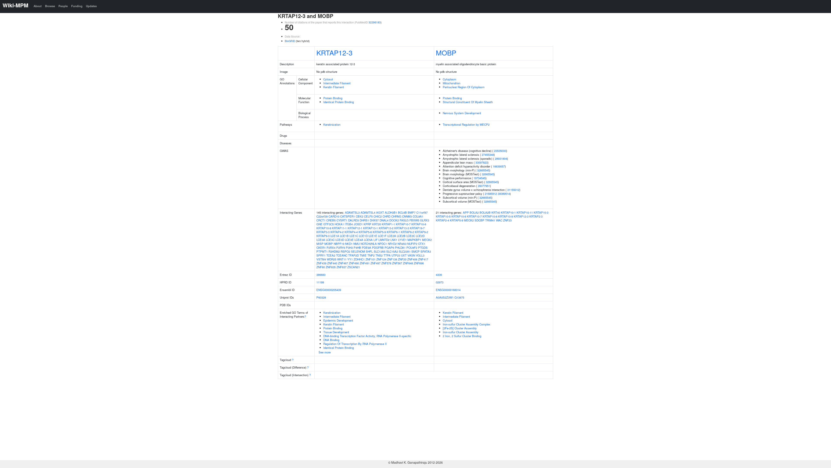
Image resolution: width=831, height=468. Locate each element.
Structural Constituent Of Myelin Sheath (468, 102)
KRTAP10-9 (323, 228)
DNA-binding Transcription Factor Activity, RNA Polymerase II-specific (367, 336)
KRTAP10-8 (418, 224)
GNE (319, 224)
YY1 (350, 259)
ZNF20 (402, 259)
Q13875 (459, 297)
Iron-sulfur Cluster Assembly (460, 332)
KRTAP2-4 (442, 220)
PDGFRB (378, 247)
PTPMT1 (322, 251)
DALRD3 (353, 220)
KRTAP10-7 (403, 224)
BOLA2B (485, 212)
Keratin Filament (333, 87)
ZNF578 (386, 263)
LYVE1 (402, 240)
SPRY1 (320, 255)
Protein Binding (332, 98)
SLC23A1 (405, 251)
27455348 (488, 155)
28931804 (501, 158)
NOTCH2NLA (369, 244)
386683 (320, 275)
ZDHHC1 (359, 259)
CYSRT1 (342, 220)
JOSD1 (358, 224)
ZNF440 (332, 263)
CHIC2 (378, 216)
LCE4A (358, 240)
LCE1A (334, 236)
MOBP (446, 52)
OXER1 (321, 247)
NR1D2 (392, 244)
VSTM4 (321, 259)
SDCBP (479, 220)
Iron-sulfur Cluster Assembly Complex (466, 324)
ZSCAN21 (353, 267)
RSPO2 (345, 251)
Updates (91, 6)
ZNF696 (419, 263)
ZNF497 (375, 263)
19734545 (479, 178)
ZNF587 (397, 263)
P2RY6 (340, 247)
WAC (499, 220)
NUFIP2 (412, 244)
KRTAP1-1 (388, 224)
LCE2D (420, 236)
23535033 (500, 151)
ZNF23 (507, 220)
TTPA (387, 255)
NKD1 (349, 244)
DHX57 (374, 220)
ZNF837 (341, 267)
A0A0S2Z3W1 (445, 297)
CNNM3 (407, 216)
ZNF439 (321, 263)
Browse (50, 6)
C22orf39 (322, 216)
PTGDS (423, 247)
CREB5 (331, 220)
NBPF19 (339, 244)
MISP (320, 244)
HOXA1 (339, 224)
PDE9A (366, 247)
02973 (439, 282)
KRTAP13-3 (401, 228)
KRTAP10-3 (541, 212)
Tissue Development (336, 332)
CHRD (386, 216)
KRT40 (495, 212)
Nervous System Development (462, 113)
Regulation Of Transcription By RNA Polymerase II (355, 344)
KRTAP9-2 (421, 232)
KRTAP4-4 (351, 232)
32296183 (375, 22)
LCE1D (363, 236)
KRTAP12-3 (334, 52)
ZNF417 (423, 259)
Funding (76, 6)
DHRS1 (364, 220)
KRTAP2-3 (536, 216)
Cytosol (328, 79)
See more (325, 352)
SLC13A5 (379, 251)
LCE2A (391, 236)
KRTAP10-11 (525, 212)
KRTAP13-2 (386, 228)
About (38, 6)
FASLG (404, 220)
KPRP (367, 224)
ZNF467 (343, 263)
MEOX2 (427, 240)
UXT (404, 255)
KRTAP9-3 (323, 236)
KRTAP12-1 (355, 228)
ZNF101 (370, 259)
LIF (376, 240)
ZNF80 (320, 267)
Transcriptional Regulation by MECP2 (466, 124)
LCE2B (401, 236)
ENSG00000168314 (448, 290)
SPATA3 (425, 251)
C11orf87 (422, 212)
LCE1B (344, 236)
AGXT (380, 212)
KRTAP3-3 (323, 232)
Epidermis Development (338, 320)
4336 (439, 275)
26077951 (484, 186)
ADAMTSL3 (352, 212)
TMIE (363, 255)
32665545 (483, 170)
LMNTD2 (384, 240)
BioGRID (290, 41)
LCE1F (382, 236)
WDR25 (331, 259)
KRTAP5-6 (365, 232)
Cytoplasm (449, 79)
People (63, 6)
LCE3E (349, 240)
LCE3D (339, 240)
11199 (320, 282)
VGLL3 (420, 255)
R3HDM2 (334, 251)
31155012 (513, 190)
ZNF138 (392, 259)
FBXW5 (414, 220)
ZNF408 (412, 259)
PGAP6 (389, 247)
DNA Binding (331, 340)
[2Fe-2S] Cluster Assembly (460, 328)
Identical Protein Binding (338, 102)
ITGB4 (349, 224)
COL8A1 (418, 216)
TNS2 (379, 255)
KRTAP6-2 (407, 232)
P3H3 (349, 247)
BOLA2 (474, 212)
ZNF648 (408, 263)
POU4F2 (411, 247)
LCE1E (373, 236)
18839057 (499, 166)
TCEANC (341, 255)
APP (466, 212)
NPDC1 (382, 244)
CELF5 (368, 216)
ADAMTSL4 (368, 212)
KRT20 (376, 224)
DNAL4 (384, 220)
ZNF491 (365, 263)
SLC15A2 (392, 251)
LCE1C (353, 236)
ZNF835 (331, 267)
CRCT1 (320, 220)
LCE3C (330, 240)
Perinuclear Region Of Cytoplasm (464, 87)
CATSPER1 (347, 216)
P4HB (357, 247)
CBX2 (359, 216)
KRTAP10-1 (508, 212)
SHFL (369, 251)
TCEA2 (330, 255)
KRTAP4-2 (337, 232)
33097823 (481, 162)
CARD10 (334, 216)
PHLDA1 (400, 247)
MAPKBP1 (414, 240)
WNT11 (341, 259)
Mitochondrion (451, 83)
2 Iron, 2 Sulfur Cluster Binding (462, 336)
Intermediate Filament (337, 83)
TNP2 (371, 255)
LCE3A (320, 240)
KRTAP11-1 (339, 228)
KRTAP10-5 (443, 216)
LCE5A (368, 240)
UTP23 (395, 255)
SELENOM (358, 251)
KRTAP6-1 (393, 232)
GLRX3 (424, 220)
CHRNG (396, 216)
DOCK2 (394, 220)
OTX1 (421, 244)
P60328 (321, 297)
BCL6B (402, 212)
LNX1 (393, 240)
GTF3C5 (328, 224)
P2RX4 (331, 247)
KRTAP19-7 (417, 228)
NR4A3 (402, 244)
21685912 (491, 194)
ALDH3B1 (391, 212)
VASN (411, 255)
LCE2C (410, 236)
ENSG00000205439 (328, 290)
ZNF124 (381, 259)
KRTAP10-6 (458, 216)
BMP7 (412, 212)
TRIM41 (490, 220)
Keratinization (331, 124)
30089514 (504, 194)
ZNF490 (354, 263)
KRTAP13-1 (370, 228)
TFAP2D (353, 255)
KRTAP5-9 (379, 232)
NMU (356, 244)
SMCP (415, 251)
